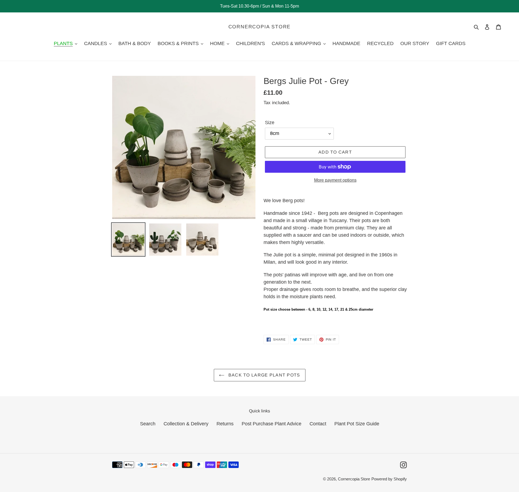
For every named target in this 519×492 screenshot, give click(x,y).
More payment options (335, 180)
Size (269, 122)
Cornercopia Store (259, 26)
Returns (225, 423)
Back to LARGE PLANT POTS (263, 375)
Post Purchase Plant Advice (271, 423)
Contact (318, 423)
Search (147, 423)
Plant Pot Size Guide (356, 423)
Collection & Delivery (186, 423)
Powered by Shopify (389, 479)
